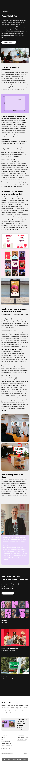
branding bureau (19, 479)
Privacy (3, 753)
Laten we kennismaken (9, 562)
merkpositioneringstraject (8, 136)
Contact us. (9, 712)
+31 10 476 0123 (21, 739)
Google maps (4, 748)
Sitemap (25, 753)
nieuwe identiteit (18, 76)
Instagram (20, 741)
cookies (10, 753)
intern (21, 391)
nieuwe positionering (7, 78)
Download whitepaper (20, 728)
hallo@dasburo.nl (22, 737)
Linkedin (19, 744)
